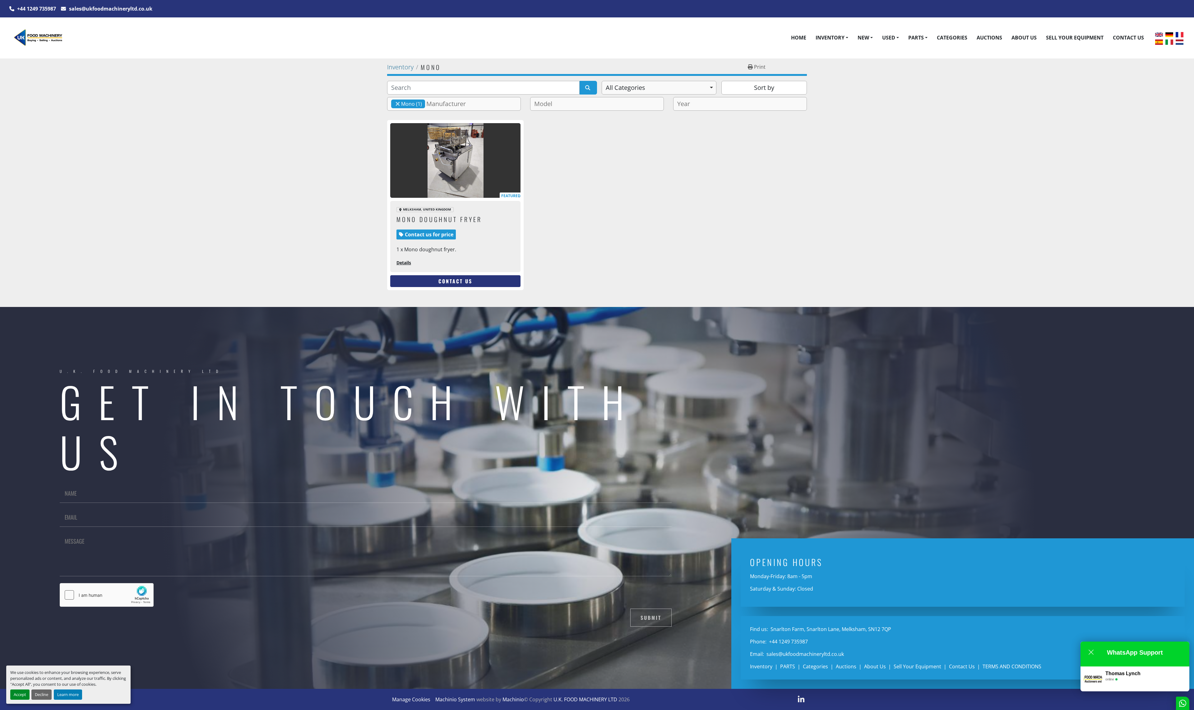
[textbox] (448, 104)
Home (798, 37)
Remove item (397, 104)
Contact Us (1128, 37)
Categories (952, 37)
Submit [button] (651, 617)
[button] (832, 37)
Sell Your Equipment (1075, 37)
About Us (1024, 37)
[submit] (588, 88)
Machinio (513, 699)
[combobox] (659, 88)
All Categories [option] (625, 87)
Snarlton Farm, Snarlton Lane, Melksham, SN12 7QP (830, 629)
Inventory (830, 37)
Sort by (764, 87)
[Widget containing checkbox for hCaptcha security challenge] (107, 595)
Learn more (68, 694)
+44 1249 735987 (36, 8)
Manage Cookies (411, 699)
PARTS (916, 37)
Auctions (989, 37)
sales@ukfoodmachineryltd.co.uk (110, 8)
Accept (20, 694)
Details (403, 263)
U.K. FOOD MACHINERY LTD (585, 699)
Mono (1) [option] (406, 103)
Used (888, 37)
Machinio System (455, 699)
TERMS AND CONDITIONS (1012, 666)
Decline (41, 694)
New (863, 37)
